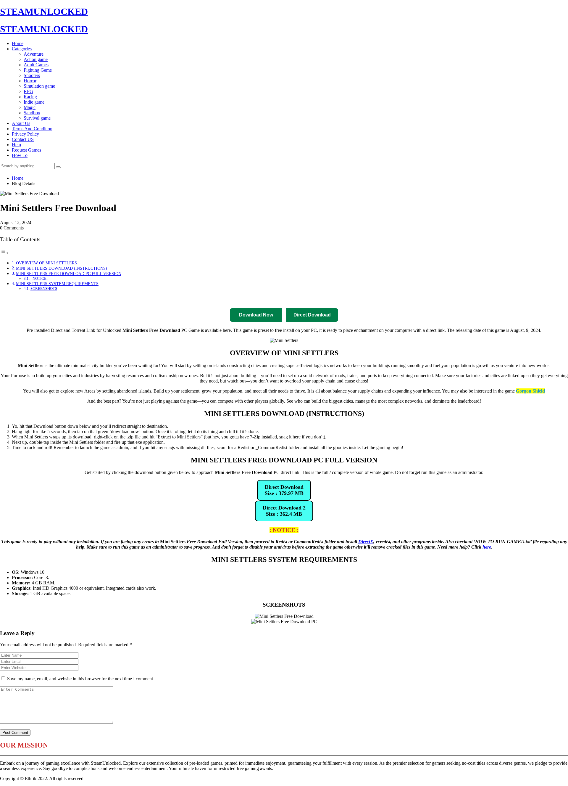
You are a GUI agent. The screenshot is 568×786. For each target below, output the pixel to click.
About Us (21, 123)
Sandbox (32, 112)
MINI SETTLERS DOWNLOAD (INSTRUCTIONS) (61, 268)
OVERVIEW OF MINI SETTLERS (46, 263)
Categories (22, 48)
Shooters (32, 75)
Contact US (23, 139)
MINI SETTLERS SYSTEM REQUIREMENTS (57, 283)
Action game (36, 59)
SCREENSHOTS (43, 288)
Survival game (37, 117)
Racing (30, 96)
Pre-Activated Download (296, 299)
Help (16, 144)
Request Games (26, 149)
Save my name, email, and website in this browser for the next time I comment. (80, 678)
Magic (30, 107)
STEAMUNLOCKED (44, 11)
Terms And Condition (32, 128)
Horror (30, 80)
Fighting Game (38, 70)
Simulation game (39, 86)
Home (17, 43)
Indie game (34, 102)
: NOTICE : (39, 278)
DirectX (365, 541)
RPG (28, 91)
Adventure (33, 54)
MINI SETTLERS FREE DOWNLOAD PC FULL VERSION (68, 273)
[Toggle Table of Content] (4, 252)
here (487, 546)
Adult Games (36, 64)
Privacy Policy (25, 133)
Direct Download (208, 299)
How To (20, 155)
